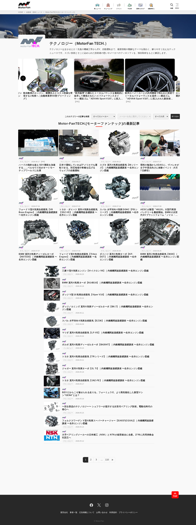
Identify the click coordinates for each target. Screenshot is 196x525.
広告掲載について (86, 512)
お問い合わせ (101, 512)
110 (107, 460)
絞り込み (175, 116)
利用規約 (113, 512)
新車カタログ (140, 8)
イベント (119, 8)
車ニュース (97, 8)
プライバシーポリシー (128, 512)
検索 (171, 8)
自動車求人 (151, 8)
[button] (23, 78)
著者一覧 (73, 512)
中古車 (130, 8)
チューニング (108, 8)
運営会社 (64, 512)
